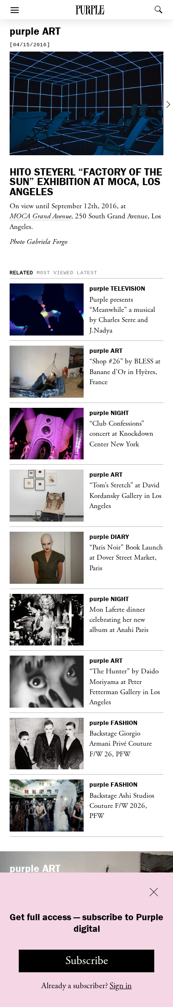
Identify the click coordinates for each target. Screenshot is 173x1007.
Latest (87, 273)
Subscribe (86, 960)
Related (21, 273)
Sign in (121, 985)
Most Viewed (55, 273)
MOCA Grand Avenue (40, 216)
